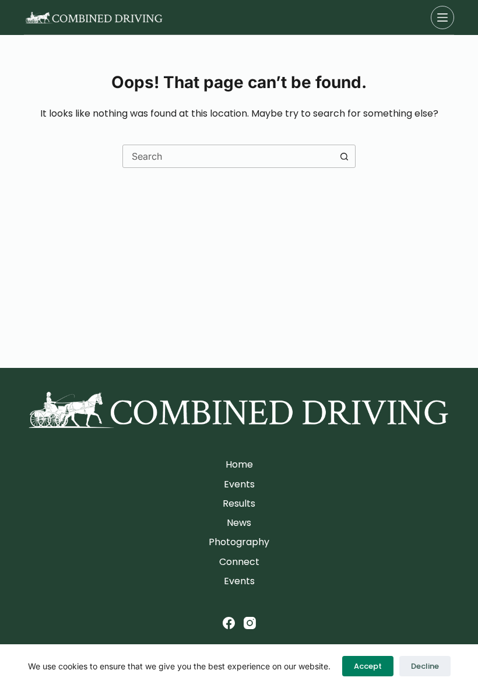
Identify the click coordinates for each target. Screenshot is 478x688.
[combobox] (228, 156)
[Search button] (344, 156)
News (239, 523)
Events (239, 485)
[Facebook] (229, 623)
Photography (239, 542)
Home (239, 465)
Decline (425, 666)
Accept (368, 666)
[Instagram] (250, 623)
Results (239, 504)
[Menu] (442, 17)
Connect (239, 562)
